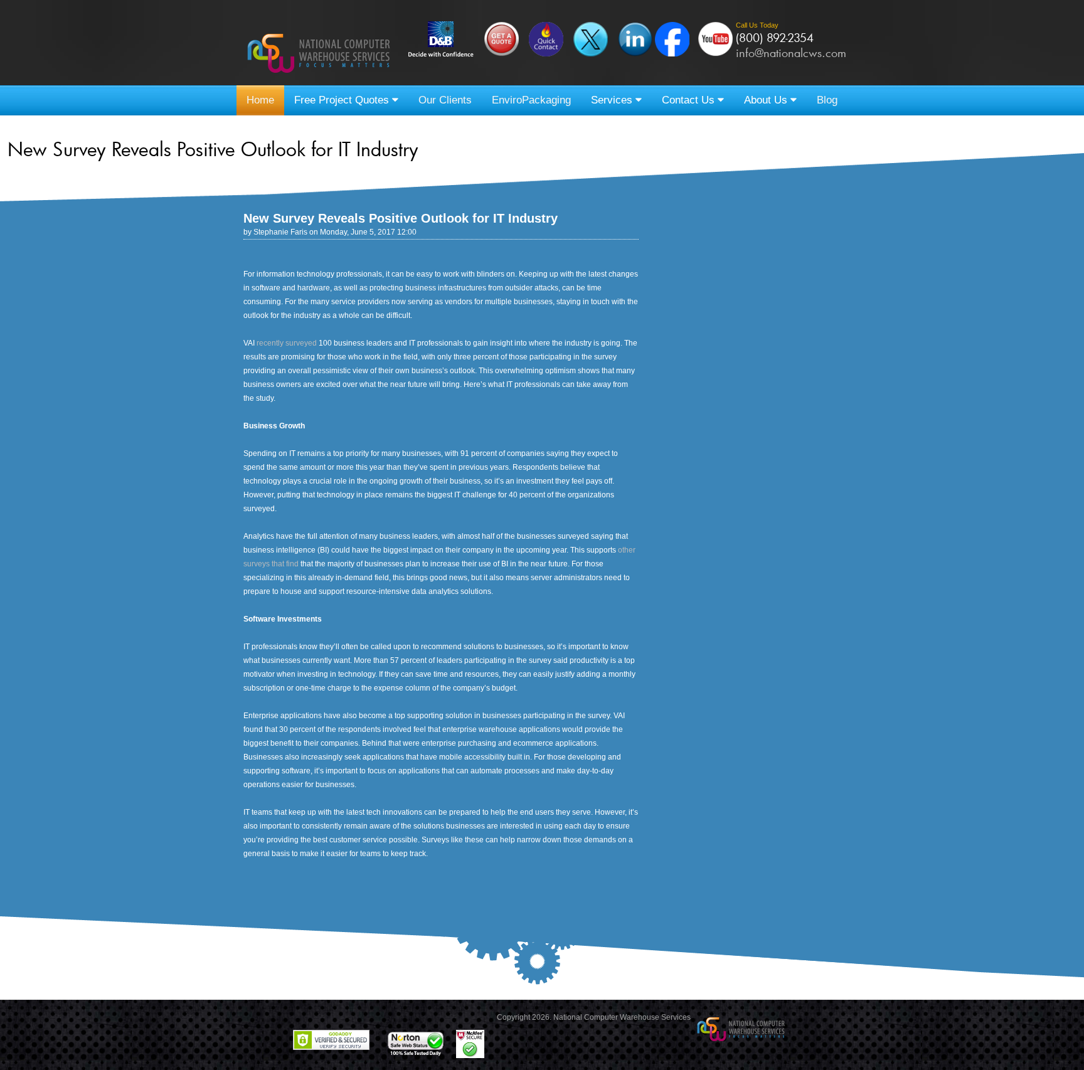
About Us (767, 100)
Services (613, 100)
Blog (827, 100)
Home (260, 100)
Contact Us (690, 100)
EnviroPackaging (531, 100)
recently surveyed (287, 343)
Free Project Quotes (343, 100)
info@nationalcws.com (791, 52)
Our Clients (445, 100)
